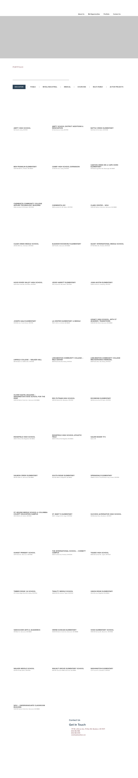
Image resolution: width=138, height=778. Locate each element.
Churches (82, 87)
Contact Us (117, 14)
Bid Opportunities (94, 14)
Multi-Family (98, 87)
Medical (67, 87)
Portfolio (106, 14)
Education (19, 87)
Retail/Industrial (50, 87)
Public (33, 87)
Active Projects (116, 87)
